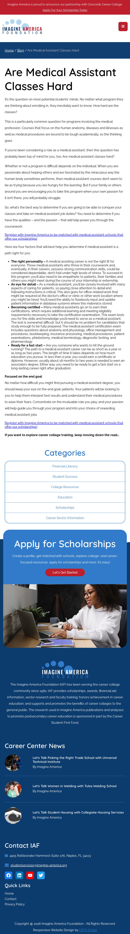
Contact (10, 899)
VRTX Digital (88, 930)
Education (65, 497)
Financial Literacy (65, 466)
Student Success (65, 477)
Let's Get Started (65, 572)
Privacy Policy (15, 904)
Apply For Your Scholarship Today (65, 10)
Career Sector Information (65, 518)
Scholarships (65, 508)
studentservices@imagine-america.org (38, 865)
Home (9, 50)
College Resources (65, 487)
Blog (20, 50)
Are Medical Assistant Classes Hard (53, 50)
